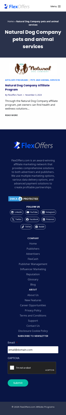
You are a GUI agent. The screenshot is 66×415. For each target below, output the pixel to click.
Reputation (33, 274)
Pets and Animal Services (45, 80)
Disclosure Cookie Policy (33, 331)
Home (11, 21)
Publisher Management (33, 264)
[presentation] (33, 69)
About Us (33, 295)
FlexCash (33, 259)
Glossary (33, 279)
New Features (33, 300)
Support (33, 320)
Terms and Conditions (33, 315)
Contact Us (33, 326)
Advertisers (33, 254)
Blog (33, 284)
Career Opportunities (33, 305)
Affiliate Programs (16, 80)
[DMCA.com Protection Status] (33, 199)
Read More (11, 115)
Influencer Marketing (33, 269)
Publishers (33, 248)
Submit (18, 383)
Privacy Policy (33, 310)
